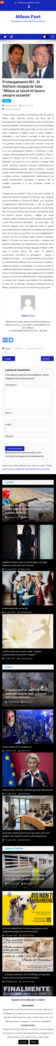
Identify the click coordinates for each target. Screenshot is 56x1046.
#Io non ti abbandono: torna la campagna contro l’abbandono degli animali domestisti (25, 930)
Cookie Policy (28, 1025)
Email (8, 424)
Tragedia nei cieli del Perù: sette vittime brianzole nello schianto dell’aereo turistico (26, 693)
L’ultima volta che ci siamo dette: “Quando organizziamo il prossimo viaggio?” (22, 653)
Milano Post (28, 16)
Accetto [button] (23, 1042)
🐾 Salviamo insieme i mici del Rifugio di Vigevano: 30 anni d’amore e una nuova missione (26, 976)
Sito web (9, 436)
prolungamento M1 (35, 348)
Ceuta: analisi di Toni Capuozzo (17, 747)
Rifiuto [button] (34, 1042)
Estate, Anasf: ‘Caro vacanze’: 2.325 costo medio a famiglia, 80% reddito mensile (27, 509)
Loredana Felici (26, 612)
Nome (8, 413)
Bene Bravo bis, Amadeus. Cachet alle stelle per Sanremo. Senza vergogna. (48, 359)
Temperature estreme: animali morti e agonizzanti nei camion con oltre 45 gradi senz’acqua (25, 875)
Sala (6, 352)
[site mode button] (46, 36)
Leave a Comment (12, 109)
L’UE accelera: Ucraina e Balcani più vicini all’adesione (27, 790)
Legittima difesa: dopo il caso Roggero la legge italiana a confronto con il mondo (24, 564)
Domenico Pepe (28, 935)
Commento (11, 385)
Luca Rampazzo (26, 658)
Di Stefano (18, 348)
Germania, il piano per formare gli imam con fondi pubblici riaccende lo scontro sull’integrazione (26, 834)
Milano (6, 101)
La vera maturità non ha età (14, 608)
